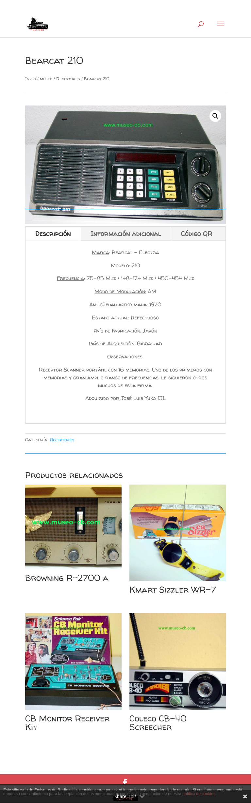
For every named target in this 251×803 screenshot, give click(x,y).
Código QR (196, 233)
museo (46, 79)
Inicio (30, 79)
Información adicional (126, 233)
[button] (215, 116)
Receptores (68, 79)
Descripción (53, 233)
